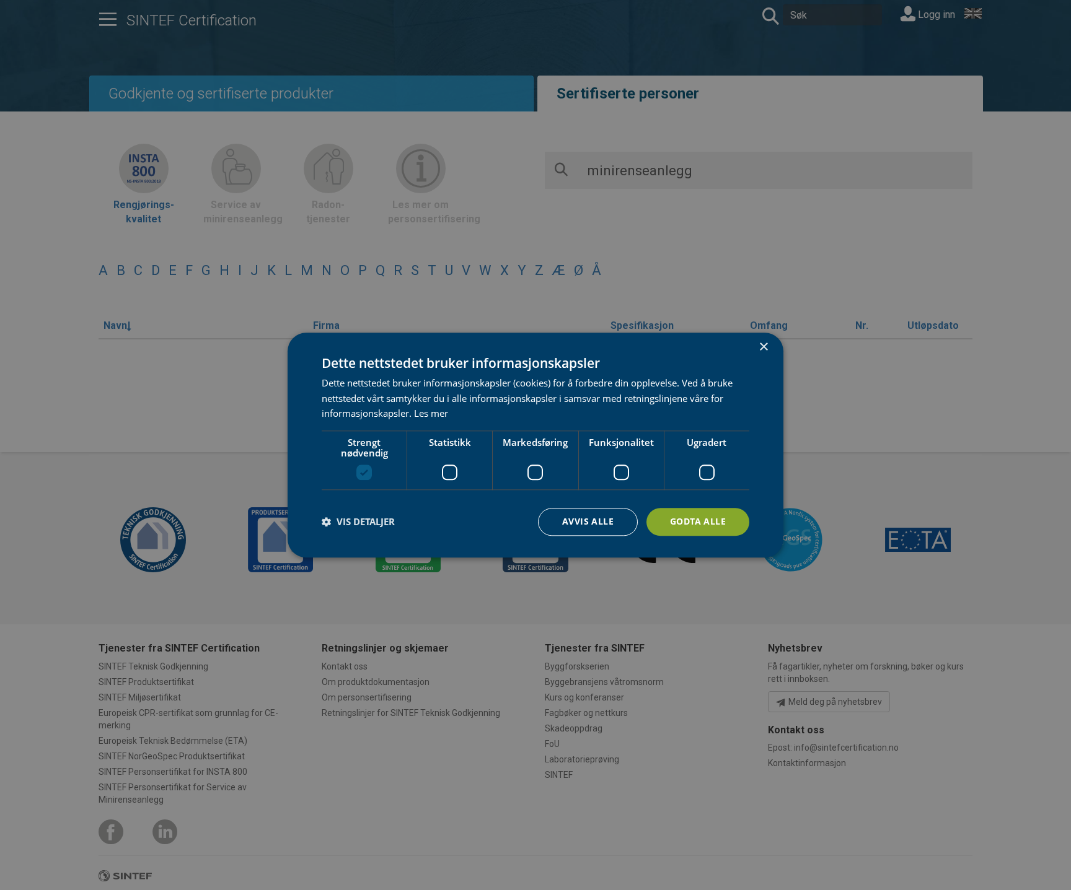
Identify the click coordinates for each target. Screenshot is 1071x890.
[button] (358, 522)
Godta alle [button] (698, 521)
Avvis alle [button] (588, 521)
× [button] (763, 347)
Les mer (431, 414)
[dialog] (535, 445)
